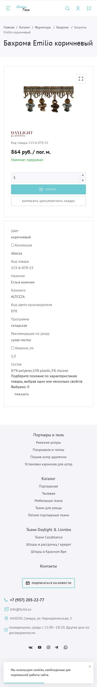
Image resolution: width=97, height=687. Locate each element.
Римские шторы (48, 442)
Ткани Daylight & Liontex (48, 529)
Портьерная (48, 486)
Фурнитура (43, 27)
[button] (81, 79)
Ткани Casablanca (48, 537)
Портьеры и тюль (48, 434)
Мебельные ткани (49, 500)
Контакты (48, 566)
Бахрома (62, 27)
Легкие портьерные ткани (48, 515)
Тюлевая (48, 493)
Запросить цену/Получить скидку (48, 201)
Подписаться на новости (51, 583)
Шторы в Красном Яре (48, 551)
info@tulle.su (20, 609)
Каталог (24, 27)
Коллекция (23, 245)
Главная (9, 27)
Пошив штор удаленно (48, 457)
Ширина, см (24, 348)
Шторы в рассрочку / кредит (48, 544)
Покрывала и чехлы (48, 449)
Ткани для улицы (48, 507)
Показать (22, 394)
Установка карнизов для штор (48, 464)
